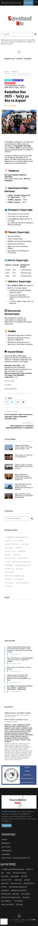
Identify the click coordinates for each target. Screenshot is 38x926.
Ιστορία (8, 562)
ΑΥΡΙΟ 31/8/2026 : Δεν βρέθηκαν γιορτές (16, 719)
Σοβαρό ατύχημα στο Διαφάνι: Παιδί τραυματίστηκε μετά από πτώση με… (24, 466)
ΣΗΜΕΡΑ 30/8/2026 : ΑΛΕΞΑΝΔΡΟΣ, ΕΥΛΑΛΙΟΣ (18, 713)
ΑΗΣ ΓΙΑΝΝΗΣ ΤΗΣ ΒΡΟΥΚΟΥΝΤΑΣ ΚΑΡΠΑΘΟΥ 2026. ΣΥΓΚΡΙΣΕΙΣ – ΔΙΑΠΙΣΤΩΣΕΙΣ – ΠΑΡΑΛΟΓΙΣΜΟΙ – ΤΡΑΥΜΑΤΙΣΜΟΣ (20, 687)
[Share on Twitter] (12, 402)
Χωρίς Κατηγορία (22, 583)
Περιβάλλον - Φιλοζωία (14, 569)
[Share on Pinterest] (23, 402)
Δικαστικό (17, 555)
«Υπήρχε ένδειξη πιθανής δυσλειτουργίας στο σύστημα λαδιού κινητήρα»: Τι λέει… (23, 447)
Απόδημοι (9, 548)
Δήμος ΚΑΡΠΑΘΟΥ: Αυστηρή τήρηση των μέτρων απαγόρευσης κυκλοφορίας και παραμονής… (24, 486)
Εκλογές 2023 (10, 558)
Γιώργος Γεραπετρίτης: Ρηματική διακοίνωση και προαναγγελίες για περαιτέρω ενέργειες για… (23, 477)
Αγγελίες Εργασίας (12, 544)
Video (21, 541)
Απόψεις (18, 548)
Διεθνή (8, 555)
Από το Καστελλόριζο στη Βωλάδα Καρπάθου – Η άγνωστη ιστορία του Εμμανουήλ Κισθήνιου (20, 659)
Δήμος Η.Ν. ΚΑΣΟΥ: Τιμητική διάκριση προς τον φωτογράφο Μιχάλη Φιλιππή (24, 495)
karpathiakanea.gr (8, 920)
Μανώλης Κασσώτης (23, 565)
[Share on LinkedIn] (18, 402)
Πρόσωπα (8, 579)
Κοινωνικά (9, 565)
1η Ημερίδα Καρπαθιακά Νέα (16, 537)
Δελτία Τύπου (18, 80)
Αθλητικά (14, 71)
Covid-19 (8, 541)
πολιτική (8, 586)
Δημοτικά (22, 551)
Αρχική (7, 71)
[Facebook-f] (19, 52)
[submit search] (35, 34)
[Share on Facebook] (7, 402)
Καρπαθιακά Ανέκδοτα (22, 562)
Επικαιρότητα (10, 83)
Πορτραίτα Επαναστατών (14, 576)
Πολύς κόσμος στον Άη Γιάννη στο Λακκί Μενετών (23, 456)
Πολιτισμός (9, 572)
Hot (15, 541)
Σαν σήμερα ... (19, 579)
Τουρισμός (9, 583)
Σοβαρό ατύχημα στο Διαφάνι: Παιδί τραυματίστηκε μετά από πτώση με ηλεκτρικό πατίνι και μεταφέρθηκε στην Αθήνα (18, 677)
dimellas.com (19, 922)
